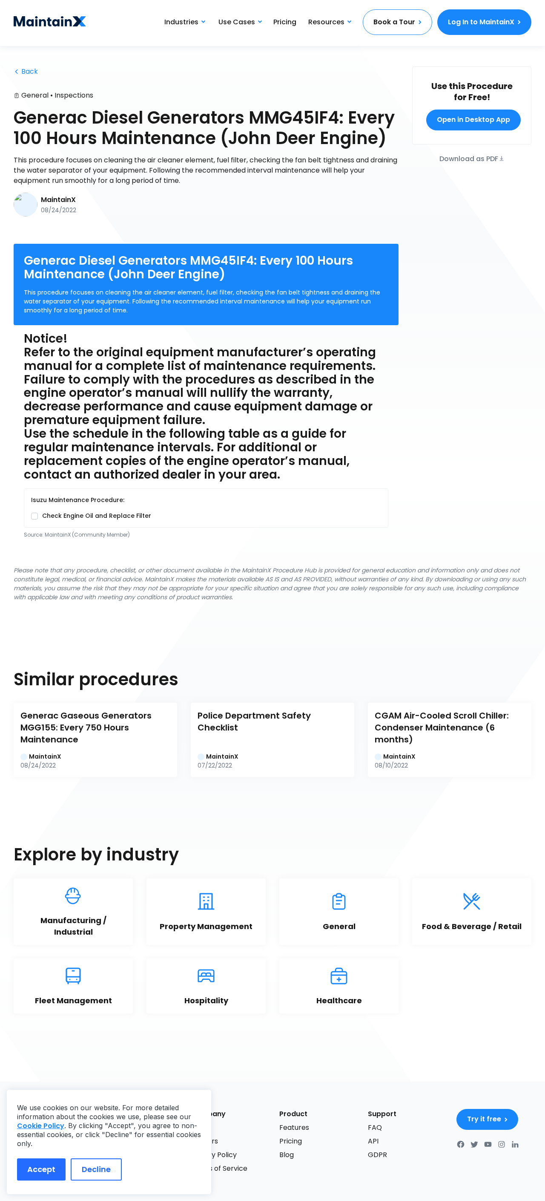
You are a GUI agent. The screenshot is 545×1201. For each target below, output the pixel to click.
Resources (326, 21)
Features (294, 1127)
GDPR (377, 1155)
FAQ (375, 1127)
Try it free (484, 1119)
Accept (41, 1169)
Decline (96, 1169)
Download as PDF (468, 157)
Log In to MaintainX (481, 22)
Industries (181, 21)
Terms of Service (219, 1168)
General (35, 95)
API (373, 1141)
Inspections (73, 95)
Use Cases (236, 21)
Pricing (284, 22)
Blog (286, 1155)
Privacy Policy (214, 1155)
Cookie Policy (40, 1126)
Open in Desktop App (473, 119)
